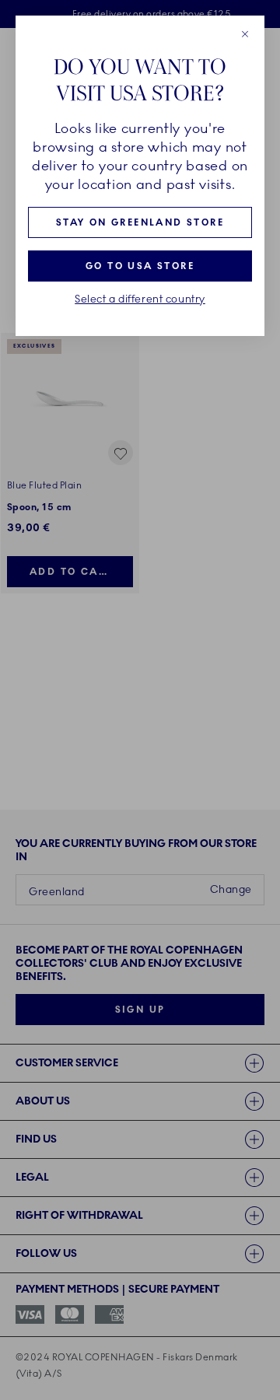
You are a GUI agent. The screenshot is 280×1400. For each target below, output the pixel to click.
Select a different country (140, 299)
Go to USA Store (140, 266)
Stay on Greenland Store (140, 222)
